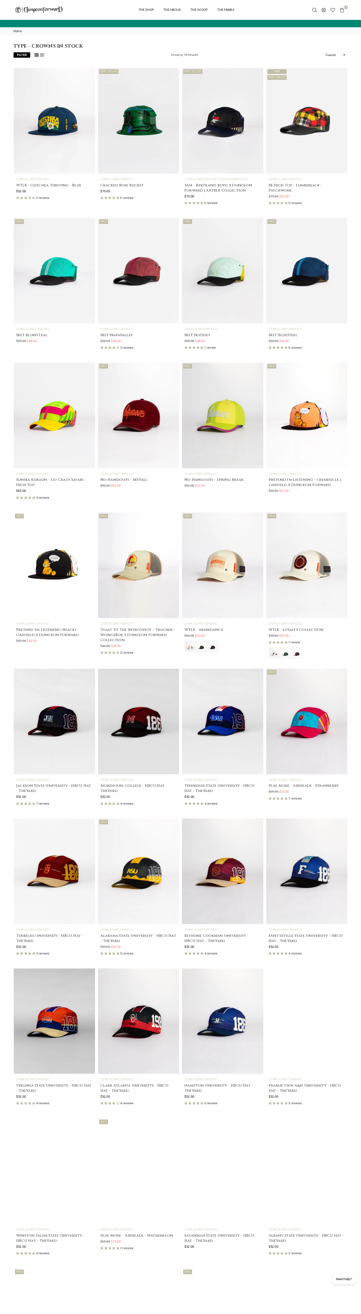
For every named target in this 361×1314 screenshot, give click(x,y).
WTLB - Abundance (203, 629)
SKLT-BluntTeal (31, 335)
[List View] (42, 55)
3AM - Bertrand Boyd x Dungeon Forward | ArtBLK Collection (218, 188)
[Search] (314, 10)
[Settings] (323, 10)
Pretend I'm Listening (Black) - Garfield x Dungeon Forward (47, 632)
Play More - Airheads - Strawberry (304, 785)
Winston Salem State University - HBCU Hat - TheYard (50, 1238)
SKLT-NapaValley (116, 335)
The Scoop (199, 10)
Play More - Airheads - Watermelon (136, 1235)
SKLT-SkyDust (197, 335)
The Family (225, 10)
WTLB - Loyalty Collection (296, 629)
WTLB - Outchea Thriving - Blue (48, 185)
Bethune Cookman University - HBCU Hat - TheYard (216, 938)
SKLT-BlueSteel (283, 335)
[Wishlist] (332, 10)
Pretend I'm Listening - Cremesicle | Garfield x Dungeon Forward (305, 482)
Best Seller (108, 71)
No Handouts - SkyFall (124, 479)
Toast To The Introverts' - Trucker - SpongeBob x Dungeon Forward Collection (138, 635)
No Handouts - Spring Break (213, 479)
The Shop (146, 10)
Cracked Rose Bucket (122, 185)
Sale (277, 71)
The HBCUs (172, 10)
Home (18, 31)
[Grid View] (36, 55)
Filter (22, 55)
